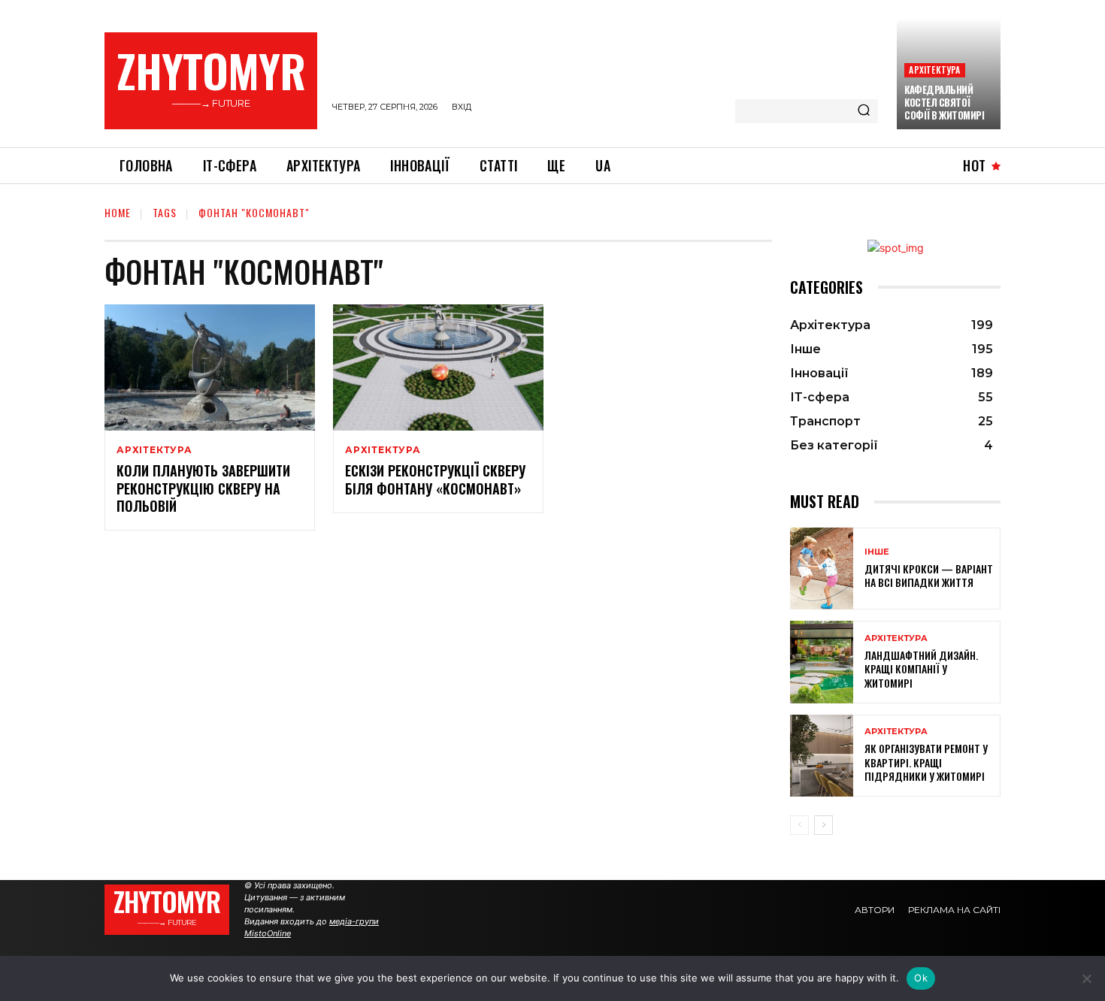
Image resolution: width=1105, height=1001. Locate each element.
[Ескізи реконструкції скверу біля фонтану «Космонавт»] (438, 367)
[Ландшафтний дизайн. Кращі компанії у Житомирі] (821, 662)
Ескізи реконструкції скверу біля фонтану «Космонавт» (435, 479)
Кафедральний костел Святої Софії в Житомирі (944, 102)
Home (117, 212)
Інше (876, 552)
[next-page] (823, 825)
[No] (1086, 978)
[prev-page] (799, 825)
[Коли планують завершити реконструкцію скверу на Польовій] (209, 367)
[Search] (863, 111)
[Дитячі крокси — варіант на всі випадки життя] (821, 568)
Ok (921, 978)
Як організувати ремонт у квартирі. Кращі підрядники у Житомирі (926, 761)
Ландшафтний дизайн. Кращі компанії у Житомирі (921, 668)
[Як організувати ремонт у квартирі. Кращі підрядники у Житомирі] (821, 756)
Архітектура (934, 69)
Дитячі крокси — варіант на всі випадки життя (928, 575)
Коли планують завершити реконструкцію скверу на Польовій (203, 488)
